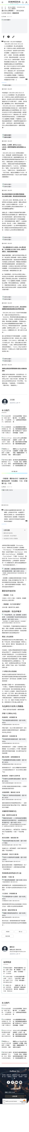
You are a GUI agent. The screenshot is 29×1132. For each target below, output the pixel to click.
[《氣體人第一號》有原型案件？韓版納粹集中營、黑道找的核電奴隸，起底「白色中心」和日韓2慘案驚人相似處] (8, 988)
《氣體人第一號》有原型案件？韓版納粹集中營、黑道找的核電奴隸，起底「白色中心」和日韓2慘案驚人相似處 (20, 987)
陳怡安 (4, 486)
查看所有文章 (14, 403)
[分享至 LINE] (8, 37)
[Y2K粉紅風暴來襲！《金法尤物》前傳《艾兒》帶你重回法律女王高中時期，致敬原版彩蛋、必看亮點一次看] (8, 979)
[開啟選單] (2, 2)
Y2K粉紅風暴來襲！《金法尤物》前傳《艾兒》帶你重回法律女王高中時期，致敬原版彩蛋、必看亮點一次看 (20, 978)
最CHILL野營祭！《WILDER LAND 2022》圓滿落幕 (16, 7)
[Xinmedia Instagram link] (12, 1082)
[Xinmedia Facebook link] (8, 1082)
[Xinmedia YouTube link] (16, 1082)
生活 (5, 7)
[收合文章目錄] (25, 530)
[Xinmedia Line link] (20, 1082)
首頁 (2, 7)
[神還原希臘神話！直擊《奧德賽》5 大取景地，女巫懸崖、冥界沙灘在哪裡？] (8, 970)
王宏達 (4, 16)
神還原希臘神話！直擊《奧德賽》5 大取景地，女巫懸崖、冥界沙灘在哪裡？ (20, 970)
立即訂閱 (14, 1096)
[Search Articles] (23, 2)
